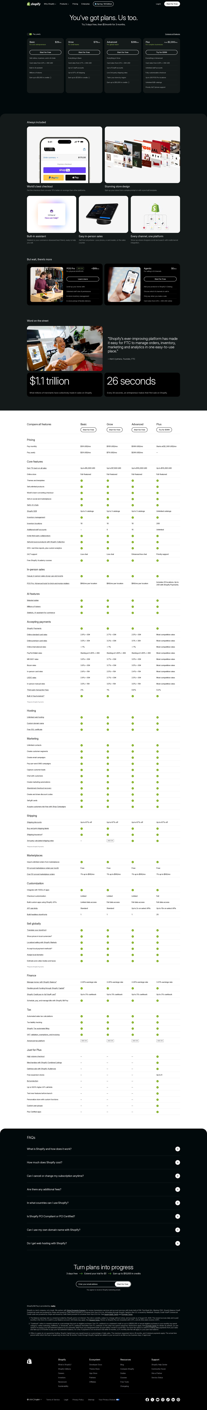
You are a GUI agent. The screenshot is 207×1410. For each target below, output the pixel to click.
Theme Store (94, 1369)
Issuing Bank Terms (111, 1314)
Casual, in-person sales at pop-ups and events (45, 576)
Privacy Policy (78, 1400)
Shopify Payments (34, 628)
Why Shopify (49, 4)
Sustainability (63, 1386)
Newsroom (62, 1382)
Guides (123, 1373)
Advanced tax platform (36, 1041)
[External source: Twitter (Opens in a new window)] (152, 1399)
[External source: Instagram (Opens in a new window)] (163, 1399)
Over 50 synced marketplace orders (41, 874)
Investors (61, 1377)
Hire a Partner (156, 1373)
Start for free (172, 4)
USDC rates (31, 678)
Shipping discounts (34, 822)
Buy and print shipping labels (38, 828)
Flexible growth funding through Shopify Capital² (45, 988)
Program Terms (127, 1314)
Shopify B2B (32, 511)
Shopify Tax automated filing (38, 1028)
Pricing (75, 4)
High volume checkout (35, 1056)
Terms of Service (53, 1400)
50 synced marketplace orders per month (43, 868)
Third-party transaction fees (38, 690)
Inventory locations (34, 523)
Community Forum (158, 1369)
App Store (93, 1373)
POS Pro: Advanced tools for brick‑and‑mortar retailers (48, 583)
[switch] (29, 34)
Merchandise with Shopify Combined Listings (44, 1062)
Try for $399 (161, 52)
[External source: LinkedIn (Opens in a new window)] (173, 1399)
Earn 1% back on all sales (37, 468)
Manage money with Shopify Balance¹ (42, 982)
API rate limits (32, 908)
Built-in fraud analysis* (35, 696)
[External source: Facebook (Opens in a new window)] (147, 1399)
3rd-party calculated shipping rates (40, 841)
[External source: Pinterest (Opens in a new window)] (178, 1399)
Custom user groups (35, 1106)
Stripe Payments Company (76, 1310)
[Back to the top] (29, 1361)
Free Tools (124, 1382)
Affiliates (92, 1382)
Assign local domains (35, 955)
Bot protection (32, 1081)
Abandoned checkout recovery (39, 788)
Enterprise (85, 4)
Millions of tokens (34, 606)
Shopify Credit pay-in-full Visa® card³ (41, 994)
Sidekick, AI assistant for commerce (41, 613)
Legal (66, 1400)
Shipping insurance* (35, 834)
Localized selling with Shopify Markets (42, 942)
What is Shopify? (64, 1365)
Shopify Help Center (159, 1365)
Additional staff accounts (36, 530)
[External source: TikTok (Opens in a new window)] (168, 1399)
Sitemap (91, 1400)
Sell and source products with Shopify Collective (46, 542)
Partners (92, 1377)
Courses (123, 1377)
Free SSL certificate (34, 729)
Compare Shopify (127, 1369)
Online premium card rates (37, 641)
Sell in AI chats (32, 505)
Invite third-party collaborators (38, 536)
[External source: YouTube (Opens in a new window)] (157, 1399)
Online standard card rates (37, 634)
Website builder (33, 600)
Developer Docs (95, 1365)
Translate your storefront (36, 930)
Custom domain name (35, 723)
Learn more (83, 279)
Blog (122, 1365)
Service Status (157, 1377)
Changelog (124, 1386)
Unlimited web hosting (35, 717)
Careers (61, 1373)
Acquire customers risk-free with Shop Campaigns (46, 807)
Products (63, 4)
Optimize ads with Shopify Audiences (41, 1069)
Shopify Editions (64, 1369)
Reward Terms (94, 1320)
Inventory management (36, 517)
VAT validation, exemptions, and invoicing (43, 1035)
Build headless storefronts (37, 914)
